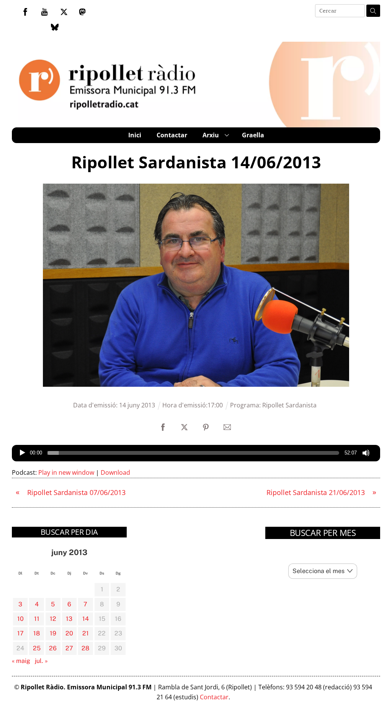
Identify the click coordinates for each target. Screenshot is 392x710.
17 (20, 633)
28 (85, 648)
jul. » (41, 660)
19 (53, 633)
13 (69, 618)
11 (36, 618)
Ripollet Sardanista (289, 405)
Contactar (172, 135)
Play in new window (66, 472)
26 (53, 648)
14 (85, 618)
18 (36, 633)
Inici (134, 135)
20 (69, 633)
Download (115, 472)
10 (20, 618)
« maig (21, 660)
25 (37, 648)
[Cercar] (373, 11)
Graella (253, 135)
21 (85, 633)
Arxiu (211, 135)
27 (69, 648)
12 (53, 618)
